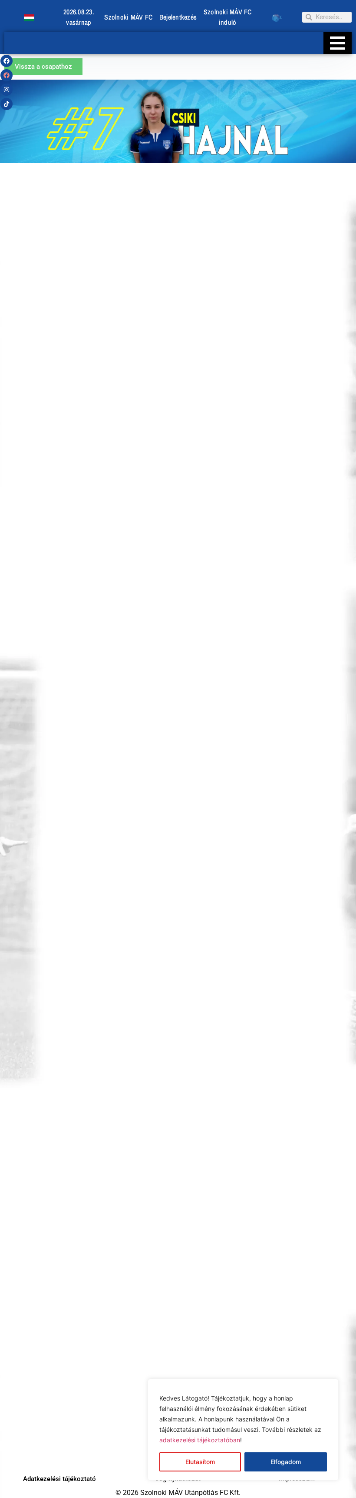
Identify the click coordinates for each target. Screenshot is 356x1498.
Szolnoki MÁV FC (128, 17)
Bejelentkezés (178, 17)
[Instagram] (6, 90)
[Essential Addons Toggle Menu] (337, 43)
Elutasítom (200, 1461)
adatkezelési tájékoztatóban (199, 1440)
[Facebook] (6, 61)
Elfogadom (285, 1461)
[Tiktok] (6, 104)
